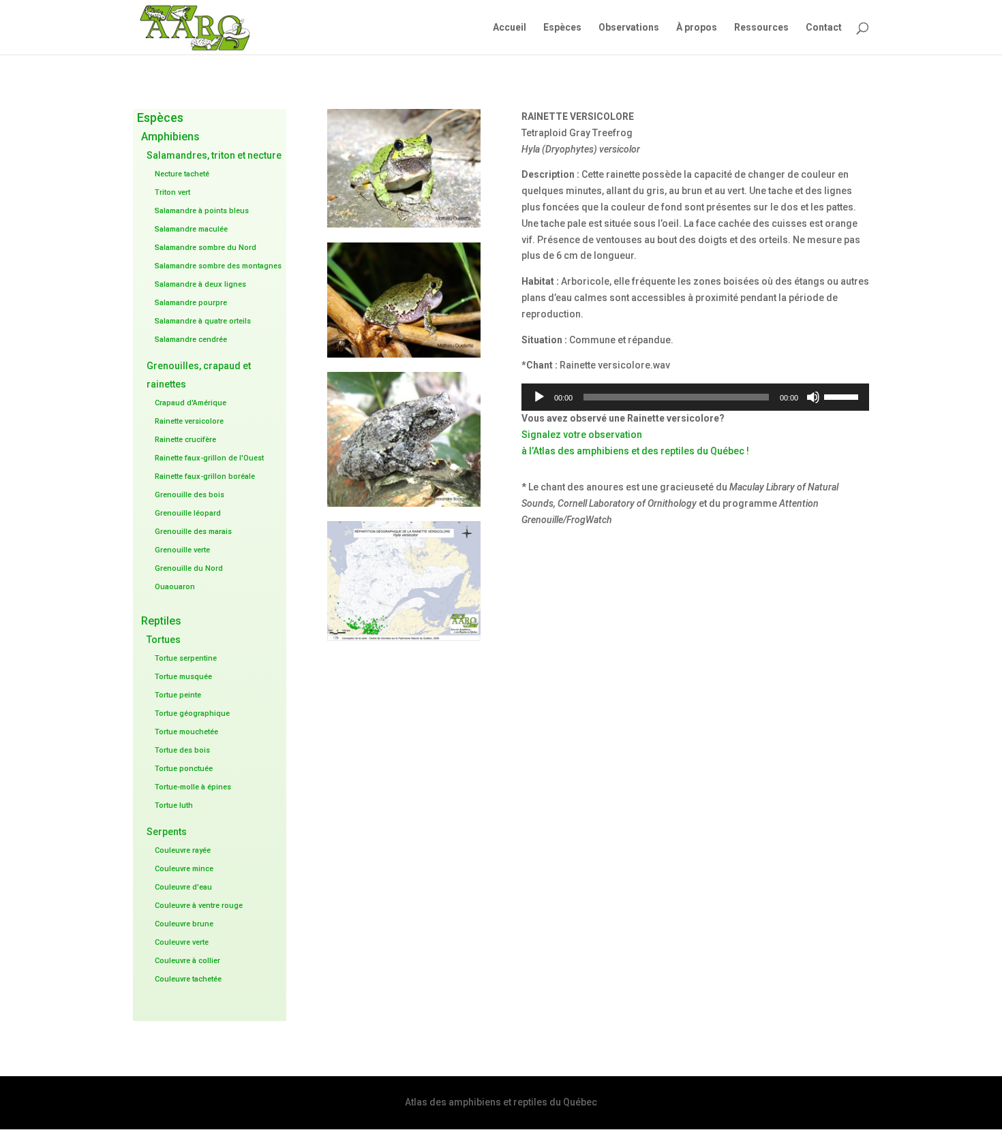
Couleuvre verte (182, 942)
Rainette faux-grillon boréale (205, 476)
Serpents (167, 831)
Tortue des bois (182, 750)
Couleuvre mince (184, 868)
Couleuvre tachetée (188, 979)
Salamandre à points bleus (202, 210)
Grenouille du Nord (189, 568)
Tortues (164, 639)
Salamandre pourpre (191, 302)
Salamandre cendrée (191, 339)
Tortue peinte (178, 695)
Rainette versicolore (189, 421)
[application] (695, 397)
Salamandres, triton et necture (214, 155)
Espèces (562, 27)
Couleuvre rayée (183, 850)
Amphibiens (170, 136)
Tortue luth (174, 805)
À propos (696, 27)
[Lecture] (539, 397)
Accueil (509, 27)
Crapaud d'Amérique (190, 402)
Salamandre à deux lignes (200, 284)
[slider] (843, 395)
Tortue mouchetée (186, 731)
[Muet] (813, 397)
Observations (628, 27)
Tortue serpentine (186, 658)
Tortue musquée (183, 676)
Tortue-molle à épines (193, 787)
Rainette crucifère (185, 439)
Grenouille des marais (193, 531)
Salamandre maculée (191, 229)
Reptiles (161, 620)
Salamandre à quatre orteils (203, 321)
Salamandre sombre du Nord (205, 247)
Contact (824, 27)
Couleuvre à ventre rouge (199, 905)
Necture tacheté (182, 174)
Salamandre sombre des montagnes (218, 266)
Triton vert (172, 192)
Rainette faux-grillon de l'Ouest (209, 458)
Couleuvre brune (184, 924)
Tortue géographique (192, 713)
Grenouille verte (182, 550)
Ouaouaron (175, 586)
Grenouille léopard (188, 513)
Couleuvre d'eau (183, 887)
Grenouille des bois (189, 494)
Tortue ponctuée (184, 768)
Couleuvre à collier (187, 960)
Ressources (761, 27)
